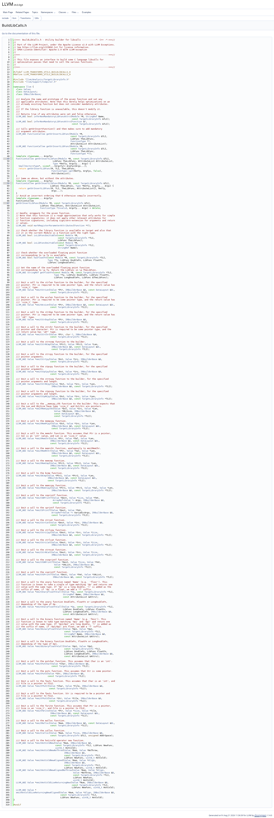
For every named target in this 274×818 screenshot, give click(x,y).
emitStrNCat (43, 552)
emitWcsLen (42, 305)
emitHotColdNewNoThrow (49, 750)
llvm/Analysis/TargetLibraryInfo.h (47, 79)
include (5, 18)
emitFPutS (42, 698)
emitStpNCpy (43, 396)
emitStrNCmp (43, 344)
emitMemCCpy (43, 488)
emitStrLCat (43, 542)
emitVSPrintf (44, 574)
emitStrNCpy (43, 384)
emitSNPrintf (44, 498)
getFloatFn (46, 272)
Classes (62, 12)
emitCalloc (42, 733)
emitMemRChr (43, 451)
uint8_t (59, 748)
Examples (86, 12)
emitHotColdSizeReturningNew (53, 782)
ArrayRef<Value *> (63, 500)
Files (74, 12)
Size (80, 498)
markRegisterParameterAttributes (53, 225)
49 (6, 159)
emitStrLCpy (43, 532)
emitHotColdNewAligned (49, 760)
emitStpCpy (42, 371)
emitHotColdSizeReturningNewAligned (37, 792)
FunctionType (78, 141)
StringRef (91, 116)
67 (6, 203)
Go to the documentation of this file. (21, 33)
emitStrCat (42, 522)
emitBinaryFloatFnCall (49, 629)
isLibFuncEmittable (45, 235)
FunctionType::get (62, 171)
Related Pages (22, 12)
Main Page (8, 12)
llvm (14, 18)
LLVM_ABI (21, 116)
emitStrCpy (42, 359)
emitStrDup (42, 319)
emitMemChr (42, 438)
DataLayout (30, 92)
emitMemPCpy (43, 423)
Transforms (25, 18)
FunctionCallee (36, 134)
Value (27, 89)
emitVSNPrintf (44, 562)
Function (77, 121)
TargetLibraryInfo (90, 119)
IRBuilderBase (32, 94)
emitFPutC (42, 686)
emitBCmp (41, 475)
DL (112, 290)
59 (6, 183)
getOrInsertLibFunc (57, 134)
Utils (37, 18)
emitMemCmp (42, 463)
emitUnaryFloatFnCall (49, 592)
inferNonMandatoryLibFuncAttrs (52, 116)
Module (75, 116)
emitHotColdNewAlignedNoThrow (54, 770)
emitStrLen (42, 290)
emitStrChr (42, 334)
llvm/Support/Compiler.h (40, 82)
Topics (35, 12)
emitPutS (41, 673)
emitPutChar (43, 664)
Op (73, 592)
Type (55, 163)
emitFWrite (42, 711)
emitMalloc (42, 723)
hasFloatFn (40, 257)
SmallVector (26, 166)
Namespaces (47, 12)
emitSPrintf (43, 510)
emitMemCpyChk (44, 408)
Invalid (62, 208)
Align (91, 760)
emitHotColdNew (45, 743)
